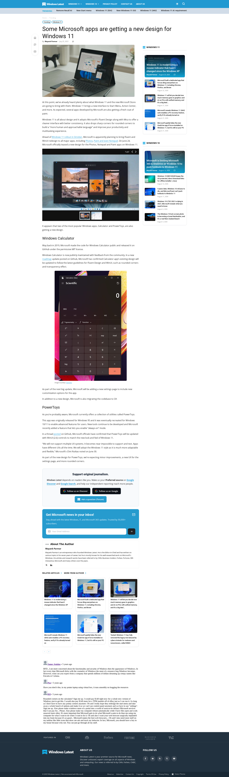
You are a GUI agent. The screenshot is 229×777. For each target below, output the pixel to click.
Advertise (119, 774)
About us (140, 4)
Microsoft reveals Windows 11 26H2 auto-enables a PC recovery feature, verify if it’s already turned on (171, 112)
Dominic (69, 383)
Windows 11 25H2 (104, 10)
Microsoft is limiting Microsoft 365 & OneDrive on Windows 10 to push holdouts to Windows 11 (164, 163)
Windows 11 (74, 4)
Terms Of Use (151, 774)
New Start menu (83, 10)
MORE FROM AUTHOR (74, 573)
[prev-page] (44, 651)
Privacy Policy (110, 4)
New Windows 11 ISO (126, 10)
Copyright (140, 774)
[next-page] (48, 651)
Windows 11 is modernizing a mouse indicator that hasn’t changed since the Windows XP (56, 602)
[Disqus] (90, 693)
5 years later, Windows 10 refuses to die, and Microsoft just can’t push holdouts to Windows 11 (171, 191)
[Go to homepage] (35, 37)
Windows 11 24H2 (148, 10)
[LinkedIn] (52, 565)
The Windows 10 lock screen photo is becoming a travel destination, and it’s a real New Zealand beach (171, 216)
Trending (47, 22)
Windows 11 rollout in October (67, 137)
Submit (131, 531)
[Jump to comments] (35, 44)
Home (44, 18)
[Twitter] (47, 565)
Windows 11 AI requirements (174, 10)
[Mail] (152, 758)
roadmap (47, 258)
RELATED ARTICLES (51, 573)
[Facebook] (145, 758)
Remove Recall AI (64, 10)
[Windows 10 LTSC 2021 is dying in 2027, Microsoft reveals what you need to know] (150, 204)
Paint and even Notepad (106, 140)
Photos (89, 140)
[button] (183, 4)
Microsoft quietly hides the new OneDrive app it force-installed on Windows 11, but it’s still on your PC (90, 637)
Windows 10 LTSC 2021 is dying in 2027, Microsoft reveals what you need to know (170, 203)
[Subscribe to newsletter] (35, 51)
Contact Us (126, 4)
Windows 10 (91, 4)
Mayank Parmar (51, 41)
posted (57, 433)
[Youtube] (174, 758)
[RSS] (159, 758)
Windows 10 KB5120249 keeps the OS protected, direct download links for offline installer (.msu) (170, 178)
